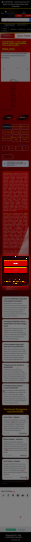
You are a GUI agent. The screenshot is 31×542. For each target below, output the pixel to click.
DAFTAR (15, 270)
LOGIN (15, 263)
